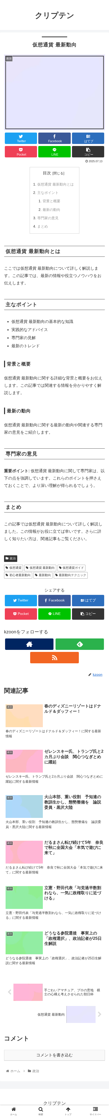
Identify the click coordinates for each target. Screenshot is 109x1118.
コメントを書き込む (54, 1055)
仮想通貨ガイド (73, 568)
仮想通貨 (15, 568)
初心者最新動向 (20, 575)
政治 (13, 558)
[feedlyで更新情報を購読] (80, 644)
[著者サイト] (29, 644)
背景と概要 (51, 201)
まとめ (42, 226)
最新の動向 (51, 210)
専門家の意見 (48, 218)
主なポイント (48, 193)
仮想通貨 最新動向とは (55, 184)
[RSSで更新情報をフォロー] (54, 657)
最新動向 (45, 575)
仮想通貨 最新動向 (42, 568)
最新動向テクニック (72, 575)
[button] (98, 683)
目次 (47, 173)
